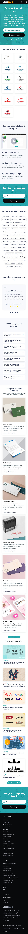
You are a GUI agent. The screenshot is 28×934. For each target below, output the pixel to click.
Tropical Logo (14, 241)
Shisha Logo (14, 257)
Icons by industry (7, 868)
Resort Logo (22, 244)
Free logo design (7, 870)
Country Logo (21, 232)
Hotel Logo (6, 235)
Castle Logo (10, 266)
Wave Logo (22, 250)
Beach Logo (6, 238)
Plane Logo (22, 229)
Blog (4, 889)
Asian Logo (13, 232)
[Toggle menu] (26, 2)
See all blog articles (13, 783)
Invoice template (7, 846)
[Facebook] (3, 920)
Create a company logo (8, 873)
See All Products (6, 841)
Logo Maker (5, 820)
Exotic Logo (14, 260)
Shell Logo (14, 250)
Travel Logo (19, 263)
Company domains (7, 866)
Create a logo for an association (10, 877)
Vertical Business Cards (8, 834)
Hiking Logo (14, 229)
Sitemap (22, 928)
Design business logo (8, 880)
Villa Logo (5, 247)
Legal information (7, 928)
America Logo (22, 219)
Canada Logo (6, 260)
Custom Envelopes (7, 836)
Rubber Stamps (6, 839)
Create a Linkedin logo (8, 855)
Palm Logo (6, 225)
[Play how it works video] (14, 141)
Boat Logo (23, 241)
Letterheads (6, 829)
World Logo (23, 257)
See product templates (9, 433)
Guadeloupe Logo (17, 222)
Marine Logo (22, 260)
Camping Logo (10, 253)
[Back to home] (8, 2)
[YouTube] (8, 920)
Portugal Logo (5, 241)
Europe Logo (18, 253)
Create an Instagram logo (9, 850)
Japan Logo (6, 250)
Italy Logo (14, 244)
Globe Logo (22, 216)
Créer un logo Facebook (8, 848)
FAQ (4, 900)
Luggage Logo (6, 257)
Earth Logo (6, 244)
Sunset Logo (22, 235)
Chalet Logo (14, 216)
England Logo (21, 247)
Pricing (4, 887)
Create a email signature (8, 843)
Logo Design (6, 822)
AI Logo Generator (7, 824)
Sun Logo (5, 232)
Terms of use (15, 928)
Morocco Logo (5, 219)
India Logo (22, 238)
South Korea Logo (10, 263)
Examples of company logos (9, 863)
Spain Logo (14, 225)
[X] (5, 920)
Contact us (5, 902)
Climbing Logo (6, 229)
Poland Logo (14, 235)
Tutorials (5, 885)
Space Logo (14, 219)
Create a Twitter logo (8, 853)
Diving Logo (14, 238)
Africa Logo (6, 216)
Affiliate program (7, 897)
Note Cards (5, 831)
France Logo (18, 266)
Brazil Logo (14, 247)
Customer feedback (7, 882)
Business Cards (6, 827)
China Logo (9, 222)
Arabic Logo (22, 225)
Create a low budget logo (9, 875)
